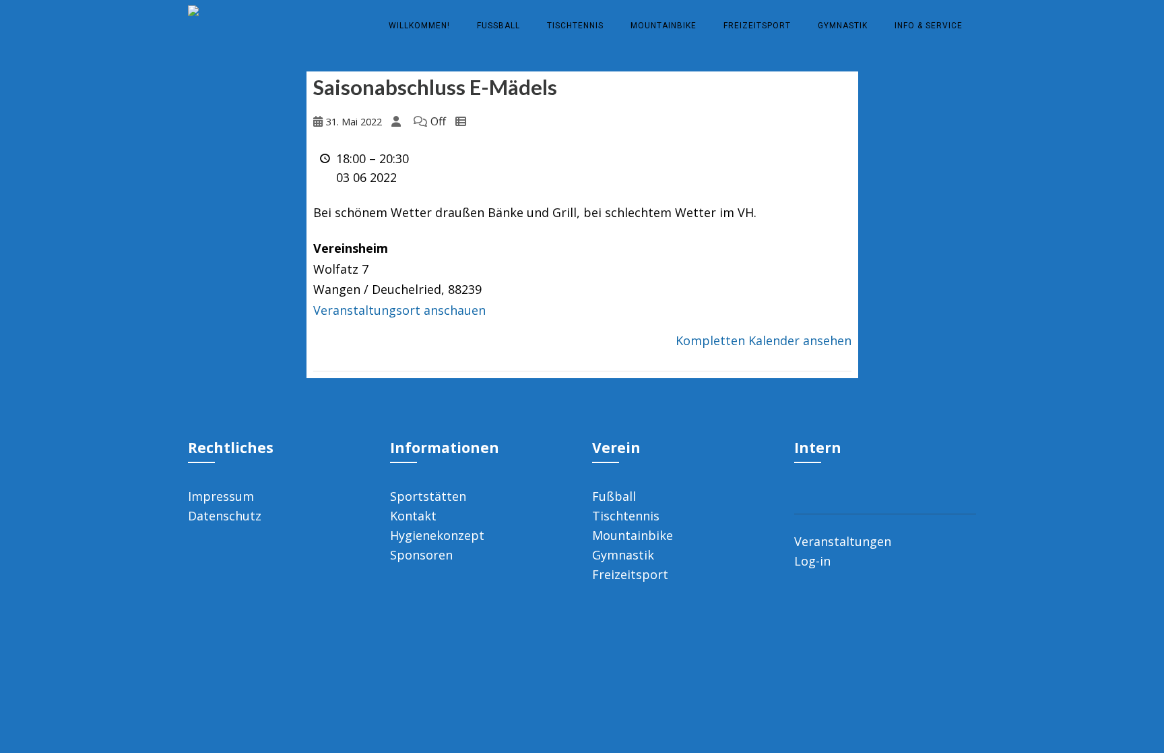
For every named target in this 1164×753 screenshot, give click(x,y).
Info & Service (929, 25)
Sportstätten (428, 496)
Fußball (498, 25)
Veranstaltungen (842, 541)
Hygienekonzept (437, 535)
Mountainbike (663, 25)
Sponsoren (421, 555)
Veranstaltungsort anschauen (399, 310)
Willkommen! (419, 25)
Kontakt (413, 516)
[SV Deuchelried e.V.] (193, 9)
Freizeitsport (757, 25)
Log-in (812, 561)
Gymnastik (843, 25)
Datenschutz (224, 516)
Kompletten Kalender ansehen (763, 340)
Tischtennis (575, 25)
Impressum (221, 496)
